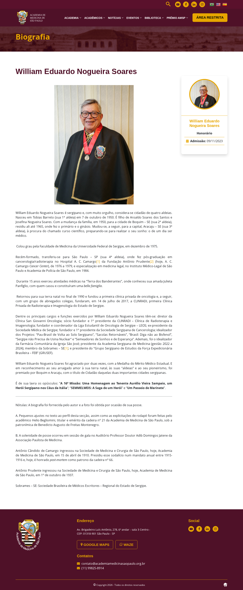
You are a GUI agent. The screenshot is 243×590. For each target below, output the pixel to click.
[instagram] (202, 4)
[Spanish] (224, 4)
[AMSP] (33, 17)
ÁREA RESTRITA (210, 17)
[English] (218, 4)
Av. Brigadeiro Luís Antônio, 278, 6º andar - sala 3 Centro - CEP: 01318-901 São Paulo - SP (113, 531)
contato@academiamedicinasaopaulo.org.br (113, 563)
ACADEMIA (71, 17)
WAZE (128, 545)
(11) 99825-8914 (92, 568)
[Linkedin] (194, 4)
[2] (151, 261)
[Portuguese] (212, 4)
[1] (98, 261)
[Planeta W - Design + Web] (225, 584)
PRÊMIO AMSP (176, 17)
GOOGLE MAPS (96, 545)
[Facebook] (186, 4)
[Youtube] (178, 4)
